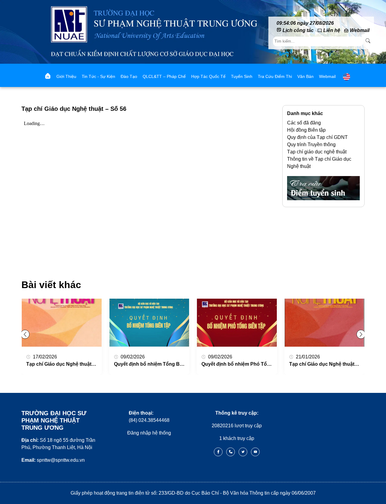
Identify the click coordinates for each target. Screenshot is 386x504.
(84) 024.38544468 (149, 416)
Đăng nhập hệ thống (149, 432)
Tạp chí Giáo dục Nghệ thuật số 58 (65, 364)
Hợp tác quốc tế (208, 76)
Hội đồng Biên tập (306, 130)
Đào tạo (129, 76)
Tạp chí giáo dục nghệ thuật (316, 151)
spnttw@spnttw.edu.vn (53, 460)
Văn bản (305, 76)
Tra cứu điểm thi (275, 76)
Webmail (359, 30)
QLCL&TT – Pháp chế (164, 76)
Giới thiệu (66, 76)
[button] (360, 334)
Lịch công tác (298, 30)
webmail (327, 76)
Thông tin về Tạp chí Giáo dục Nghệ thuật (319, 162)
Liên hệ (331, 30)
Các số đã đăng (304, 122)
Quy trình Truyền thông (311, 144)
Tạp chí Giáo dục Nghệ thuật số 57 (328, 364)
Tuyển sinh (241, 76)
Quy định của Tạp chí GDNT (317, 137)
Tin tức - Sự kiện (98, 76)
